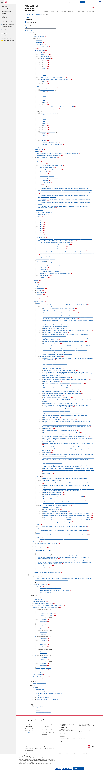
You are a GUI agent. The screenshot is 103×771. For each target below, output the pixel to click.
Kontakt (89, 11)
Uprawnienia (70, 11)
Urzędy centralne (15, 2)
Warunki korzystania (29, 748)
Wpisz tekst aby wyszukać (30, 25)
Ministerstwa (4, 13)
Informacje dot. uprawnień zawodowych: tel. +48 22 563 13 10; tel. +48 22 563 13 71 (67, 735)
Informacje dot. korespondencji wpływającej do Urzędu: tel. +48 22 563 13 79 (67, 730)
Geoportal (81, 733)
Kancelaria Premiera (6, 11)
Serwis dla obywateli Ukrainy (7, 41)
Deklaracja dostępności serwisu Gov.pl (46, 748)
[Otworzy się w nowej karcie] (43, 734)
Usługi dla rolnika (7, 29)
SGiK (58, 11)
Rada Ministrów (4, 9)
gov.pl (92, 747)
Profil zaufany (4, 33)
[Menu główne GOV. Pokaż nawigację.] (2, 2)
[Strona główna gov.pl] (6, 2)
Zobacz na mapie (29, 732)
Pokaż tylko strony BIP (32, 22)
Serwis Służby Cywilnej (6, 38)
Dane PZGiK (77, 11)
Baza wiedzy (3, 35)
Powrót (27, 17)
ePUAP (60, 741)
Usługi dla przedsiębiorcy (8, 24)
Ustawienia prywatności (29, 750)
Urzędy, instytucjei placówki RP (5, 16)
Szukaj (82, 2)
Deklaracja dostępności (83, 740)
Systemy (84, 11)
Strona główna (6, 6)
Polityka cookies (28, 746)
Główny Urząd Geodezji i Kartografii (31, 8)
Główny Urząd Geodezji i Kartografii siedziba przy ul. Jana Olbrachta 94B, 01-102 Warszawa (66, 724)
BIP (46, 746)
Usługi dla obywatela (7, 22)
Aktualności (53, 11)
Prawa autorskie (52, 746)
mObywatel (91, 2)
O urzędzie (46, 11)
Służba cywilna (35, 746)
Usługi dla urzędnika (7, 26)
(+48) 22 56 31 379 (46, 726)
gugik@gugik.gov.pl (63, 727)
